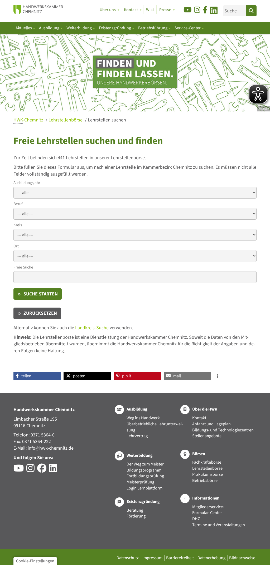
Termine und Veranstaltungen (218, 525)
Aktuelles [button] (24, 28)
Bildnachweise (242, 558)
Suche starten (40, 294)
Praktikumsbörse (207, 474)
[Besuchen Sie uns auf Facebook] (205, 10)
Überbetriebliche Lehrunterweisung (155, 427)
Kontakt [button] (131, 10)
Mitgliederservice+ (208, 507)
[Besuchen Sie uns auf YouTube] (187, 10)
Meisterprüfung (140, 482)
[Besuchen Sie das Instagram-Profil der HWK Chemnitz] (31, 470)
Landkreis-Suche (92, 327)
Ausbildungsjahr (26, 183)
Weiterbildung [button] (79, 28)
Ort (16, 246)
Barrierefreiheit (180, 558)
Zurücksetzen (40, 313)
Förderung (136, 516)
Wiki (150, 10)
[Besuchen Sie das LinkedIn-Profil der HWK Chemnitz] (54, 470)
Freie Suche (23, 267)
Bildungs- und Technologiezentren (223, 430)
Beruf (17, 204)
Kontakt (199, 418)
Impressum (152, 558)
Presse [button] (165, 10)
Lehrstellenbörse (66, 120)
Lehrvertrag (137, 436)
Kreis (17, 225)
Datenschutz (128, 558)
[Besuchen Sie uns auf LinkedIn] (214, 11)
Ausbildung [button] (49, 28)
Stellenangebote (206, 436)
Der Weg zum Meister (145, 464)
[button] (37, 376)
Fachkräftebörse (206, 462)
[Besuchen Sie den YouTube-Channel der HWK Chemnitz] (19, 470)
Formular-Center (207, 513)
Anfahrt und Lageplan (211, 424)
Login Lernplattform (144, 488)
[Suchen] (251, 10)
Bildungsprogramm (144, 470)
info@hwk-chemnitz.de (51, 448)
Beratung (135, 510)
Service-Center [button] (188, 28)
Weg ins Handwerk (143, 418)
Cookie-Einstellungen (35, 561)
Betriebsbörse (205, 480)
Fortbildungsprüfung (145, 476)
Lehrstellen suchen (107, 120)
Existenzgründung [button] (115, 28)
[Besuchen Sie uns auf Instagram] (197, 10)
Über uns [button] (108, 10)
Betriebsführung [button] (153, 28)
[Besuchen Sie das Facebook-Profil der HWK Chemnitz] (43, 470)
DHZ (196, 519)
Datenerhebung (211, 558)
